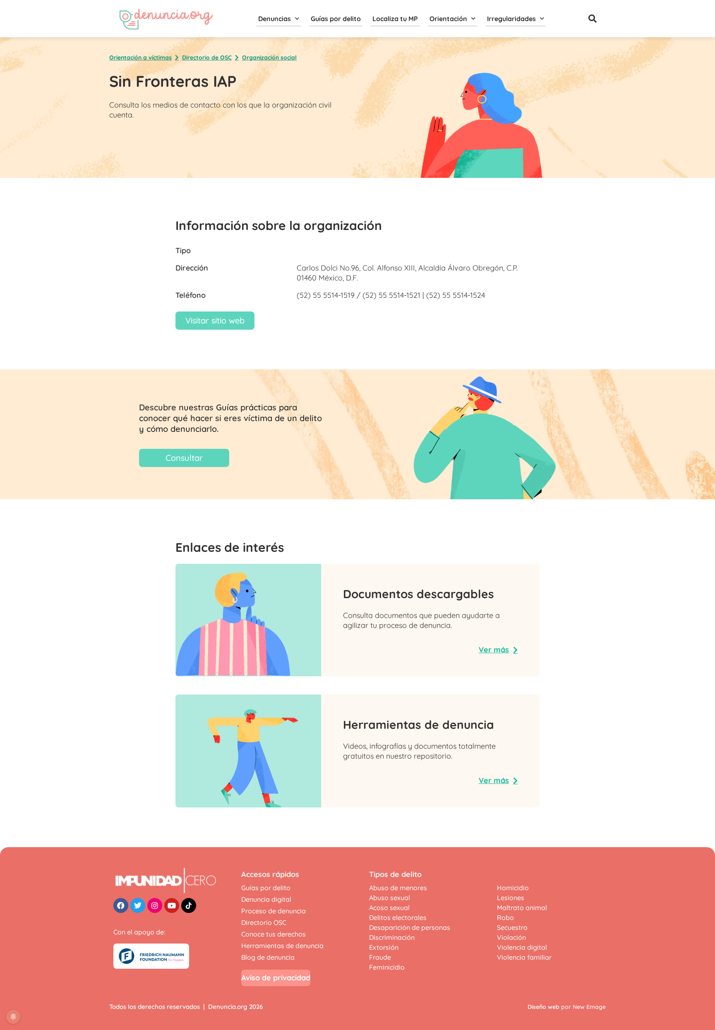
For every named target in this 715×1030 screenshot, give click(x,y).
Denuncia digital (266, 899)
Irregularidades (511, 18)
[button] (592, 18)
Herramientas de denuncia (282, 945)
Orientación (448, 18)
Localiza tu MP (395, 18)
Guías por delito (336, 18)
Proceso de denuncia (273, 911)
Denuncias (274, 18)
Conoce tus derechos (273, 934)
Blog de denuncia (268, 957)
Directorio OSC (263, 922)
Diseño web (543, 1007)
